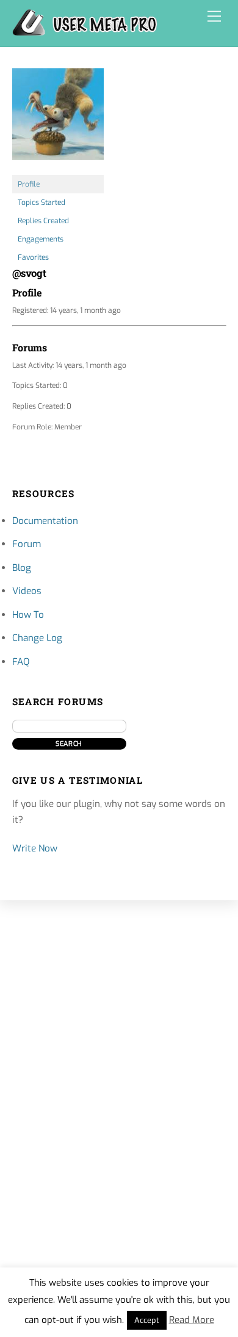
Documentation (45, 521)
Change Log (37, 638)
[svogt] (58, 169)
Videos (26, 591)
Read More (191, 1320)
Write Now (34, 848)
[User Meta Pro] (84, 31)
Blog (21, 568)
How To (28, 615)
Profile (29, 184)
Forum (26, 544)
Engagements (40, 239)
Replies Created (43, 221)
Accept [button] (146, 1320)
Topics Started (41, 202)
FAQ (20, 662)
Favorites (33, 257)
